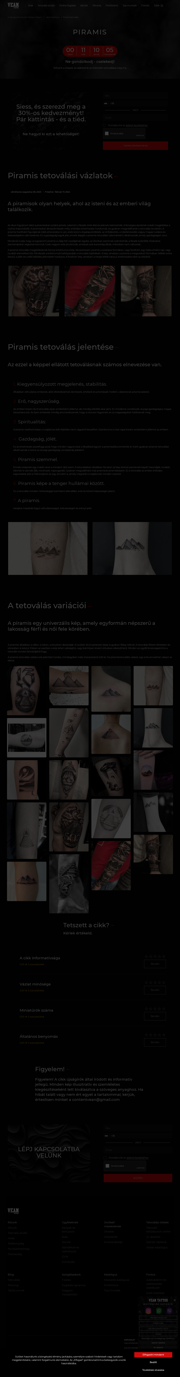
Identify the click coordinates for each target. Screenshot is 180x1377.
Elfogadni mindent (153, 1354)
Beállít (153, 1362)
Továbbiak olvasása (153, 1370)
